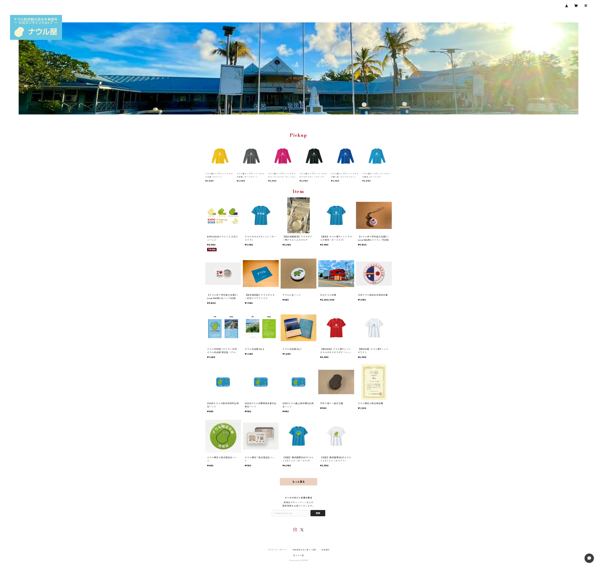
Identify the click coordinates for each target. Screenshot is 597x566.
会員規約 (325, 550)
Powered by (295, 560)
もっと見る (298, 481)
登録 (318, 513)
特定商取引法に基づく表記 (305, 550)
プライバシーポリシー (278, 550)
